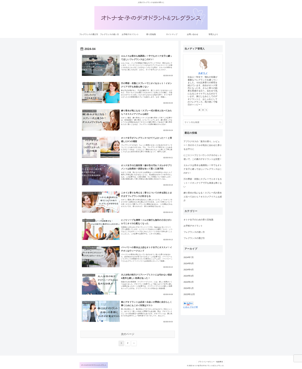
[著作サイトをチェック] (199, 109)
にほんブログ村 (190, 307)
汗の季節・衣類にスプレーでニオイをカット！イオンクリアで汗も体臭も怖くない (203, 183)
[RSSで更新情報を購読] (206, 109)
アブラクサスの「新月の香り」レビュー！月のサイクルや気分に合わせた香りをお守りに (203, 145)
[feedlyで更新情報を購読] (202, 109)
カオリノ (203, 73)
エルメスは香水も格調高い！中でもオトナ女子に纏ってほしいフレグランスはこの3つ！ (203, 169)
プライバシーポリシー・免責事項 (210, 362)
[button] (220, 122)
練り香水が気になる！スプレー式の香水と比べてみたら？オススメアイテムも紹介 (203, 197)
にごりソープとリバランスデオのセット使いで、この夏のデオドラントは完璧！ (203, 157)
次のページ (127, 334)
